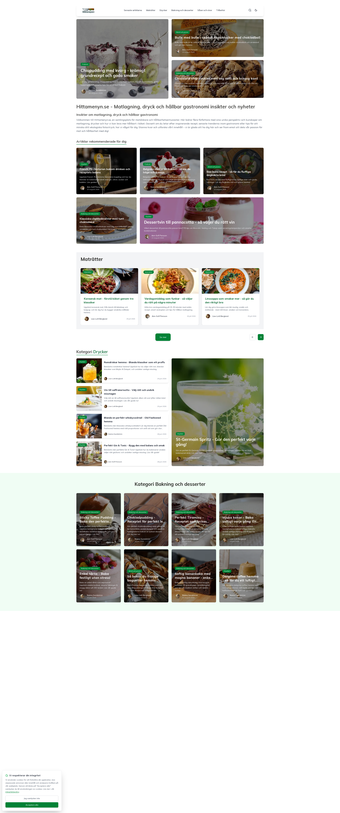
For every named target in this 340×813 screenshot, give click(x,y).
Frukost (85, 64)
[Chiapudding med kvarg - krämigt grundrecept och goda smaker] (122, 59)
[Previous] (253, 337)
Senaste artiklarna (133, 10)
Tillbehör (220, 10)
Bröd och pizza (182, 32)
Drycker (163, 10)
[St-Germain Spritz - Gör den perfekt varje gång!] (218, 412)
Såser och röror (204, 10)
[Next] (261, 337)
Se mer (163, 337)
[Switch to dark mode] (256, 10)
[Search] (249, 10)
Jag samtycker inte (32, 798)
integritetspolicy (12, 792)
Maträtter (150, 10)
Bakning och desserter (182, 10)
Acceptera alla (32, 805)
